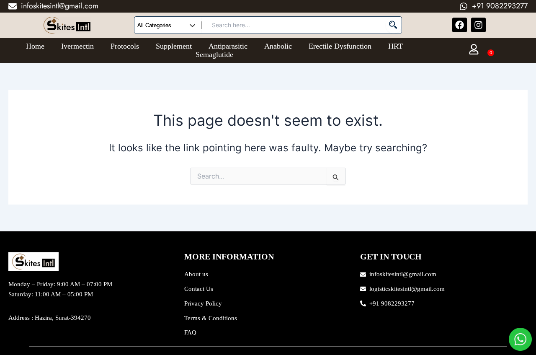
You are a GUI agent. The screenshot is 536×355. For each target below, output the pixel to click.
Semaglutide (214, 54)
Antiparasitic (228, 46)
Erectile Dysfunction (340, 46)
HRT (395, 46)
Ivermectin (77, 46)
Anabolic (278, 46)
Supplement (174, 46)
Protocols (125, 46)
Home (35, 46)
